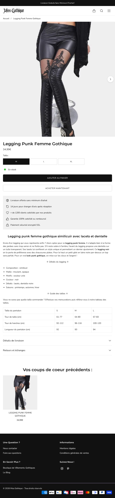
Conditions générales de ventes (74, 453)
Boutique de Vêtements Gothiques (19, 467)
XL (71, 161)
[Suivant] (111, 79)
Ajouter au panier (57, 178)
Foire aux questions (12, 453)
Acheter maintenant (57, 188)
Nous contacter (10, 448)
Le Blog (6, 472)
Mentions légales (68, 448)
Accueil (6, 18)
